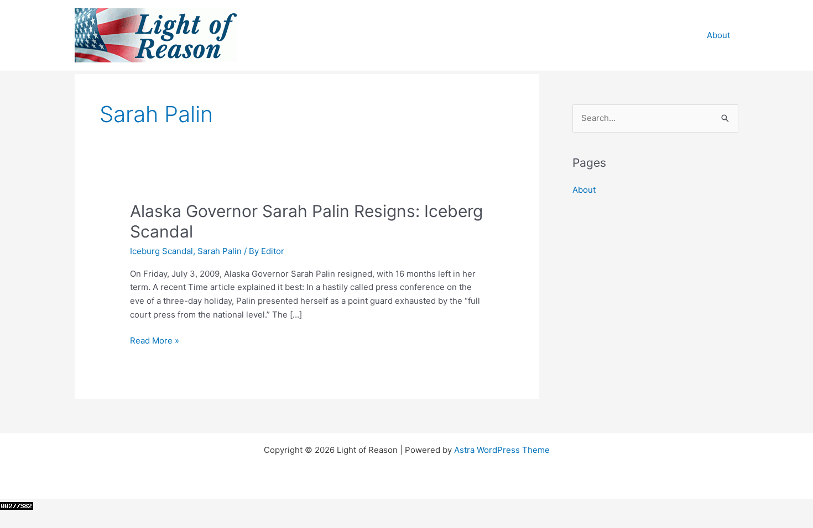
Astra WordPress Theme (502, 450)
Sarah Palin (219, 251)
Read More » (154, 341)
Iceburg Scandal (161, 251)
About (718, 35)
